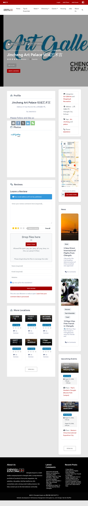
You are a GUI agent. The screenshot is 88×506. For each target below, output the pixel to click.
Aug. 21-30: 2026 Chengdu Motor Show (68, 406)
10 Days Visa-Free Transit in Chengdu (69, 323)
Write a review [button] (13, 71)
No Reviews (22, 59)
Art (71, 119)
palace (65, 124)
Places (14, 50)
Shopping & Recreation (20, 43)
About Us (77, 10)
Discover (67, 309)
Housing (63, 8)
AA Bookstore (31, 341)
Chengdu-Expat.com (40, 495)
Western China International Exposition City (69, 432)
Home (18, 8)
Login (58, 2)
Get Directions (71, 195)
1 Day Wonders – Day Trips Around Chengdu (53, 477)
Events (54, 8)
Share (12, 65)
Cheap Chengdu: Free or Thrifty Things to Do (72, 477)
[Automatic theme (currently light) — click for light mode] (83, 2)
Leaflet (63, 184)
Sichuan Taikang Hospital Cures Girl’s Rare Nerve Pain (73, 484)
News (35, 8)
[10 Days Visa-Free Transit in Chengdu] (69, 292)
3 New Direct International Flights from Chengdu (70, 252)
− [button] (64, 147)
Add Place (66, 2)
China (20, 50)
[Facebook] (6, 2)
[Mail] (4, 2)
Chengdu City (34, 50)
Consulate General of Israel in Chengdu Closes (73, 480)
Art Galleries (36, 43)
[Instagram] (7, 2)
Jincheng (66, 122)
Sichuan (26, 50)
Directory (44, 8)
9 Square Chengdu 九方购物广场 (16, 315)
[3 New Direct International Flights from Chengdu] (69, 227)
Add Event (75, 2)
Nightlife (66, 364)
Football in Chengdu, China (52, 474)
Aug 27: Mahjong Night (68, 368)
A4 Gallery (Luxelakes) (47, 317)
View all (31, 369)
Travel (67, 317)
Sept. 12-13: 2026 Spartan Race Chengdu (53, 486)
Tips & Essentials (26, 10)
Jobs (70, 8)
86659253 (66, 132)
